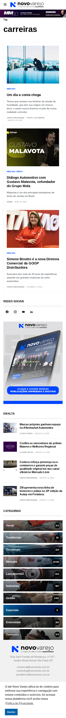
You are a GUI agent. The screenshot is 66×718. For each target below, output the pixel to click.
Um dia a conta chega (24, 95)
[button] (5, 4)
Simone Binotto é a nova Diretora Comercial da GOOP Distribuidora (33, 263)
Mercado (11, 89)
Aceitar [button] (11, 712)
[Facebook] (7, 312)
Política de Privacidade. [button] (19, 703)
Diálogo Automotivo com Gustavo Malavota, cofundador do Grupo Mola (31, 182)
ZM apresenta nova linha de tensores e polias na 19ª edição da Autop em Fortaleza (41, 491)
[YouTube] (23, 312)
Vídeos (19, 171)
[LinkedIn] (31, 312)
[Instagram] (15, 312)
